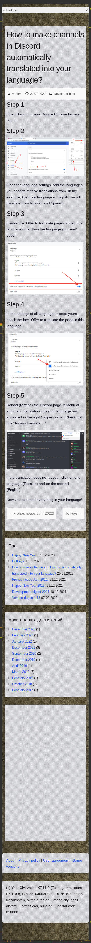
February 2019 (22, 678)
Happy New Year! (24, 555)
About (10, 860)
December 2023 (23, 629)
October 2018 (22, 684)
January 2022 (22, 641)
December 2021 (23, 647)
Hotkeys (73, 513)
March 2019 (20, 672)
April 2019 (19, 666)
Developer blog (64, 94)
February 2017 (22, 690)
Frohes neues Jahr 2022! (31, 513)
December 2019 (23, 660)
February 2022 (22, 635)
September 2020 (24, 653)
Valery (16, 94)
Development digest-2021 (30, 592)
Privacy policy (29, 860)
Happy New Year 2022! (29, 586)
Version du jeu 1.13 (26, 598)
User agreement (56, 860)
